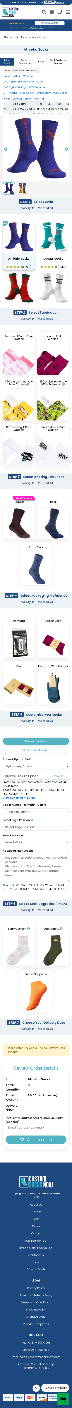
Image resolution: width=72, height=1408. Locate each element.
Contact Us (36, 1255)
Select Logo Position (16, 820)
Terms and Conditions (36, 1302)
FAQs (36, 1219)
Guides (36, 1233)
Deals (36, 1226)
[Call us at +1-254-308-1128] (60, 13)
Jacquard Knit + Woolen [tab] (18, 76)
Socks (20, 37)
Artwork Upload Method (19, 759)
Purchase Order (36, 1317)
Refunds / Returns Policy (36, 1295)
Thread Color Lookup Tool (36, 1248)
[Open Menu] (67, 12)
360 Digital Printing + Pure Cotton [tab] (23, 81)
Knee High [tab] (39, 98)
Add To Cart (39, 1140)
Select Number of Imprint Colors (24, 805)
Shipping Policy (36, 1309)
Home (8, 37)
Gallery (36, 1212)
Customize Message (36, 750)
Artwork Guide (36, 1269)
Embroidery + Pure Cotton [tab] (52, 93)
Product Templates (36, 1324)
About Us (36, 1205)
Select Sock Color (15, 835)
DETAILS (60, 2)
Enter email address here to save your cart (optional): (34, 1120)
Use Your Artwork (36, 741)
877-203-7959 (41, 1342)
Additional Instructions (18, 851)
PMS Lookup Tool (36, 1241)
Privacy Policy (36, 1288)
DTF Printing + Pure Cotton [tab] (19, 93)
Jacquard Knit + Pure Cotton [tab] (20, 70)
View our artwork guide (19, 798)
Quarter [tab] (17, 98)
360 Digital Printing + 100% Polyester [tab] (25, 87)
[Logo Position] (31, 820)
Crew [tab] (27, 98)
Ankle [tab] (7, 98)
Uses (36, 1262)
